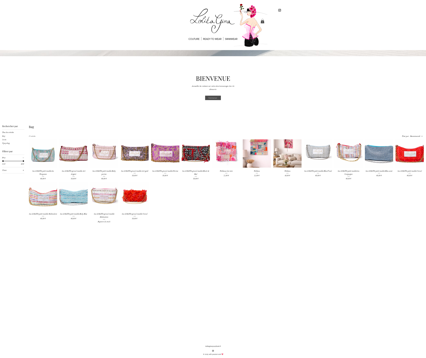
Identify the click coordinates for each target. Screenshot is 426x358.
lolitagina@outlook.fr (213, 346)
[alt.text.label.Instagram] (279, 10)
